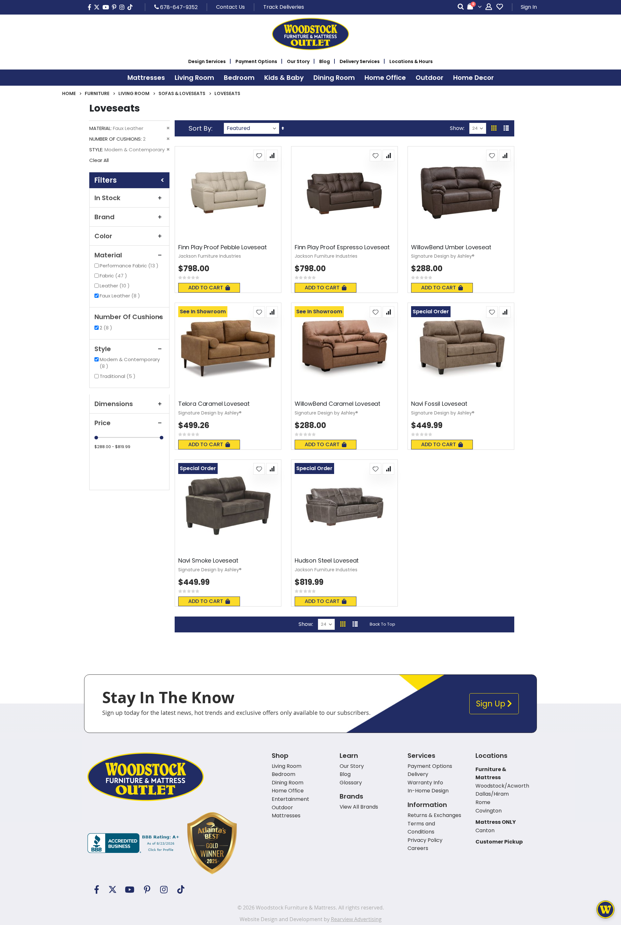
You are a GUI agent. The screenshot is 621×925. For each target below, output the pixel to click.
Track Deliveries (283, 7)
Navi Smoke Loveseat (208, 560)
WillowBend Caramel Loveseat (337, 403)
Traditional (118, 376)
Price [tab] (102, 422)
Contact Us (230, 7)
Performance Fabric (130, 265)
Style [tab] (102, 348)
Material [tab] (108, 255)
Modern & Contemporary (130, 363)
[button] (259, 155)
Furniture (97, 93)
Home (69, 93)
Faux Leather (121, 295)
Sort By (200, 128)
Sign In (529, 7)
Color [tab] (103, 236)
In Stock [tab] (107, 197)
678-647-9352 (178, 7)
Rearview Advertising (356, 919)
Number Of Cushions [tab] (128, 316)
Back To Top (382, 624)
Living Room (133, 93)
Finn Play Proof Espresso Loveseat (342, 247)
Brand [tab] (104, 216)
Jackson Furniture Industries (209, 256)
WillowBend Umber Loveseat (451, 247)
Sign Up (491, 703)
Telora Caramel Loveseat (214, 403)
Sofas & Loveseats (181, 93)
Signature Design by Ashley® (442, 256)
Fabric (114, 275)
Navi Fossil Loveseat (439, 403)
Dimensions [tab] (113, 403)
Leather (115, 285)
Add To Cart (205, 287)
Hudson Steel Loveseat (327, 560)
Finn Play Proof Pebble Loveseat (222, 247)
